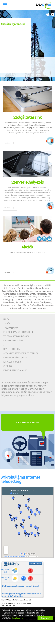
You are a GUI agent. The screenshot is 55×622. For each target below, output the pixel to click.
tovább (7, 143)
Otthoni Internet (10, 122)
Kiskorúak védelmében (15, 357)
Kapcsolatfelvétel (13, 340)
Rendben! (45, 618)
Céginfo (7, 366)
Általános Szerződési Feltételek (20, 353)
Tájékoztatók (10, 327)
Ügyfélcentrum (11, 349)
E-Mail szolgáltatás (32, 133)
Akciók (27, 246)
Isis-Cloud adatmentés (40, 130)
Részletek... (17, 618)
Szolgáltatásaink (27, 117)
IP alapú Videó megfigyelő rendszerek (30, 127)
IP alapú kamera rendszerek (18, 332)
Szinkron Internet (37, 122)
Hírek (6, 319)
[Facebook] (52, 14)
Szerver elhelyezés (27, 182)
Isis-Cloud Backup (12, 361)
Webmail (43, 133)
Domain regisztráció (16, 133)
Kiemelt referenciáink (15, 370)
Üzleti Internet (24, 122)
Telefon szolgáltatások (16, 336)
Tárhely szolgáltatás (23, 130)
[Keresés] (48, 14)
